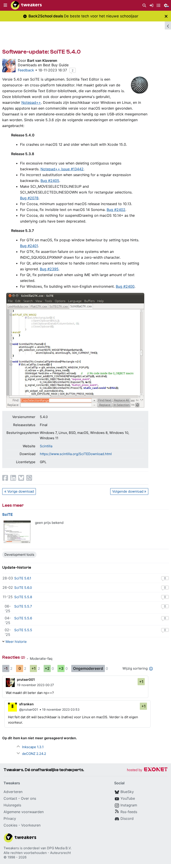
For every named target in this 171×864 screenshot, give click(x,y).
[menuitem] (144, 5)
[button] (5, 5)
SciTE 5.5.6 (23, 618)
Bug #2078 (29, 198)
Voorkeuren (31, 825)
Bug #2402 (116, 209)
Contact (10, 798)
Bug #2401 (29, 246)
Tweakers (11, 848)
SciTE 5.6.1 (22, 578)
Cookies (10, 825)
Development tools (19, 554)
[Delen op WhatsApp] (29, 478)
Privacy (10, 818)
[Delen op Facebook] (5, 478)
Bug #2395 (49, 269)
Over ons (28, 798)
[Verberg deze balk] (166, 16)
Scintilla (46, 446)
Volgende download (127, 491)
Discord (127, 818)
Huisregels (12, 805)
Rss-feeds (128, 812)
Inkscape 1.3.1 (33, 747)
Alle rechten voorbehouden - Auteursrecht (37, 853)
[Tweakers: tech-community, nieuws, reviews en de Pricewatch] (26, 5)
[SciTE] (17, 531)
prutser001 (26, 679)
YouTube (127, 798)
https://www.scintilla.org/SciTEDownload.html (76, 454)
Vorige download (20, 491)
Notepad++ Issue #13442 (62, 169)
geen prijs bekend (49, 522)
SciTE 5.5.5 (23, 630)
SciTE (7, 514)
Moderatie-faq (41, 658)
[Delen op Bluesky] (21, 478)
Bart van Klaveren (42, 60)
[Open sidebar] (168, 25)
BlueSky (127, 791)
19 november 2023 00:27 (35, 685)
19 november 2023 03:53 (60, 709)
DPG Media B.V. (59, 848)
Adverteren (13, 791)
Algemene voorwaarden (24, 812)
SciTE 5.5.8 (23, 597)
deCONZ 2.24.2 (34, 754)
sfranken (26, 704)
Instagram (128, 805)
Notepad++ (31, 102)
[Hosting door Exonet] (147, 770)
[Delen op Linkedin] (13, 478)
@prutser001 (28, 709)
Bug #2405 (50, 180)
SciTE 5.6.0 (23, 587)
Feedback (26, 70)
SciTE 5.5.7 (23, 606)
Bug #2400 (125, 286)
